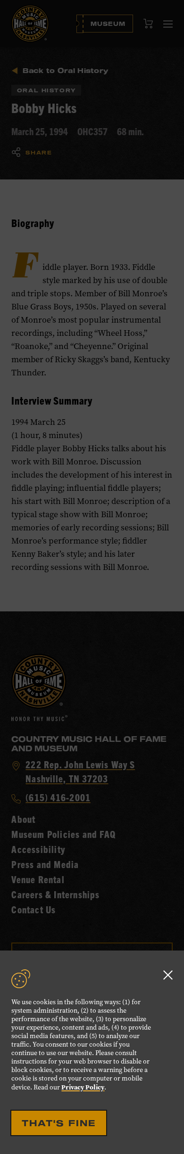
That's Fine (59, 1123)
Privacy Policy (82, 1087)
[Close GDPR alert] (168, 974)
